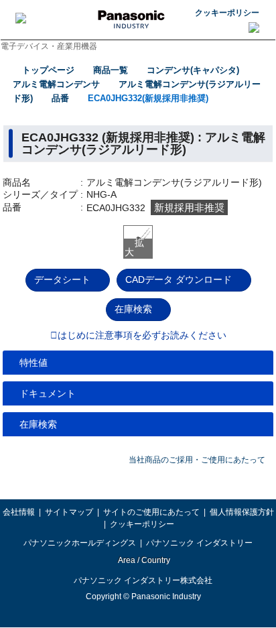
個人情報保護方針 (242, 512)
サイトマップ (69, 512)
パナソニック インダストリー (199, 543)
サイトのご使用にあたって (151, 512)
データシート (62, 279)
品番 (60, 98)
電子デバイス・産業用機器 (49, 46)
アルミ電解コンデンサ (56, 84)
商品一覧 (110, 70)
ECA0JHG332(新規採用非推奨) (148, 98)
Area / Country (143, 560)
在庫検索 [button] (38, 424)
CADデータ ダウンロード (178, 279)
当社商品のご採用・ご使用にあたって (197, 459)
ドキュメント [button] (47, 393)
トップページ (48, 70)
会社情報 (19, 512)
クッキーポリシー (227, 12)
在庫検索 (133, 309)
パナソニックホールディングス (79, 543)
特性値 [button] (33, 362)
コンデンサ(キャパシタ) (193, 70)
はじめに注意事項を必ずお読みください (142, 335)
